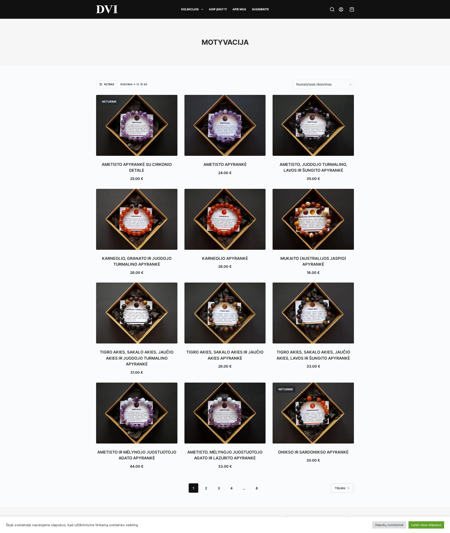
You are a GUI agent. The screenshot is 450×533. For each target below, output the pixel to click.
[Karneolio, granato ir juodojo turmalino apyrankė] (136, 219)
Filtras (109, 84)
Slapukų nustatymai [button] (389, 525)
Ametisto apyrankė (225, 164)
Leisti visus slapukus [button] (426, 525)
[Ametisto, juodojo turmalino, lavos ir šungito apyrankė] (313, 125)
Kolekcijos (190, 9)
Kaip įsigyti (218, 9)
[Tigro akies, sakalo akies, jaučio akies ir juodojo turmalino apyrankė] (136, 313)
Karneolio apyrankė (225, 258)
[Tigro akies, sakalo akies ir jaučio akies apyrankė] (225, 313)
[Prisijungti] (341, 9)
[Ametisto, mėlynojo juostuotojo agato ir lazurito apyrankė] (225, 413)
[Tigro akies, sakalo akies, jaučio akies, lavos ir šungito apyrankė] (313, 313)
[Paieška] (332, 9)
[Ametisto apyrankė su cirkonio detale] (136, 125)
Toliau (340, 488)
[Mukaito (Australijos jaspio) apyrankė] (313, 219)
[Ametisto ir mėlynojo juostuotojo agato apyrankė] (136, 413)
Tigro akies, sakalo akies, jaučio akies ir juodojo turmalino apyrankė (136, 358)
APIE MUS (239, 9)
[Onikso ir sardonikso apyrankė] (313, 413)
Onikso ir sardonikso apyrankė (313, 452)
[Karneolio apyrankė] (225, 219)
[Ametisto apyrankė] (225, 125)
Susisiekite (260, 9)
